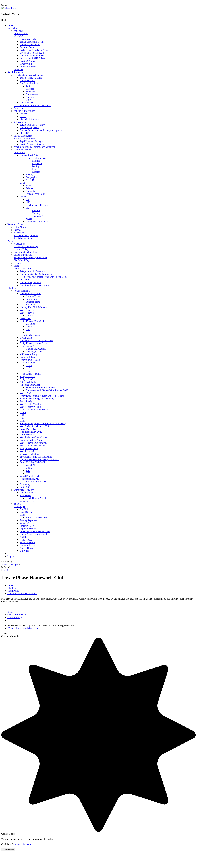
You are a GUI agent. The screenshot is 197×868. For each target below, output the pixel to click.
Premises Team (27, 47)
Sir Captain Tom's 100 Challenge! (36, 456)
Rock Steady (26, 401)
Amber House (26, 548)
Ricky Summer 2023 (30, 360)
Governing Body (28, 39)
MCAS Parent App (23, 254)
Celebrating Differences (37, 205)
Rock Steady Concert (30, 335)
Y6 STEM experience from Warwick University (43, 423)
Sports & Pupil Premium (25, 138)
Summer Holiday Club (31, 440)
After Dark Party (28, 382)
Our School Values (29, 83)
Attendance (19, 243)
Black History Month (36, 498)
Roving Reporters (28, 520)
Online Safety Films (29, 127)
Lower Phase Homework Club (35, 531)
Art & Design (32, 180)
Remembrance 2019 (29, 478)
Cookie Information (16, 614)
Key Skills (37, 163)
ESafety (17, 503)
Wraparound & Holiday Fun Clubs (30, 257)
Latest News (20, 227)
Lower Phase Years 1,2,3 (32, 52)
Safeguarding (20, 122)
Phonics (36, 160)
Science (29, 188)
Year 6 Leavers (27, 310)
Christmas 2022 (27, 362)
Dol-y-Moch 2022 (28, 434)
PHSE (29, 202)
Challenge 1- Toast (35, 351)
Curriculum (19, 152)
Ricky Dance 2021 (29, 448)
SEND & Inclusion (23, 135)
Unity (28, 100)
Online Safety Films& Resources (36, 274)
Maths (29, 185)
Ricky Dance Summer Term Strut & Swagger (42, 396)
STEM (23, 182)
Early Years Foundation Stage (34, 50)
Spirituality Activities (24, 490)
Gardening (25, 484)
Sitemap (11, 612)
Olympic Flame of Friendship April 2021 (39, 459)
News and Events (15, 224)
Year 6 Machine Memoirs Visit (34, 426)
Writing (35, 166)
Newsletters (19, 232)
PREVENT (25, 133)
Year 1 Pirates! (27, 451)
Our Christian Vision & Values (28, 75)
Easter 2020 (25, 487)
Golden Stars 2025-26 (30, 293)
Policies (23, 113)
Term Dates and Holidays (26, 246)
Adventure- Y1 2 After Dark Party (36, 340)
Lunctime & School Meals (26, 252)
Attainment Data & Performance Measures (34, 147)
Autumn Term (33, 296)
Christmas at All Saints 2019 (33, 481)
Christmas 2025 (27, 304)
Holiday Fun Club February (33, 307)
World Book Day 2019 (31, 476)
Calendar (18, 230)
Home (10, 25)
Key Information (15, 72)
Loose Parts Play (28, 429)
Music (29, 218)
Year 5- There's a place (31, 77)
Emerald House (27, 542)
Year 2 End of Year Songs (32, 445)
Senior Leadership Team (31, 41)
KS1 (28, 329)
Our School (13, 28)
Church (29, 315)
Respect (30, 88)
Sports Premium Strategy (32, 144)
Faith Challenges (28, 492)
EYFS (29, 326)
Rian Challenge (27, 346)
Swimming (37, 216)
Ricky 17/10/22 (27, 379)
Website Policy (14, 617)
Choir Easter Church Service (34, 409)
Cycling (36, 213)
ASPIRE (24, 537)
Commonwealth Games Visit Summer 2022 (47, 390)
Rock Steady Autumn (30, 373)
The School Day (22, 260)
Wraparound (26, 64)
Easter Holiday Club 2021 (32, 462)
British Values (26, 102)
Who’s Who (19, 36)
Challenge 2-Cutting (36, 348)
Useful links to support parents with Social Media (44, 277)
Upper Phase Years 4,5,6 (32, 55)
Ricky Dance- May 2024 (32, 321)
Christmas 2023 (27, 324)
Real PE (36, 210)
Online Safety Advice (30, 282)
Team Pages (19, 506)
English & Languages (36, 158)
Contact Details (21, 33)
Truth (28, 86)
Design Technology (35, 194)
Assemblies (25, 495)
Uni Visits (24, 550)
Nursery (17, 263)
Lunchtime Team (28, 66)
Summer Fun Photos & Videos (41, 387)
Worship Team (27, 501)
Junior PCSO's (27, 526)
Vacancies (18, 69)
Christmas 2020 (27, 465)
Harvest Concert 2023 (36, 517)
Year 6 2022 (26, 393)
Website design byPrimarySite (22, 628)
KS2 (28, 332)
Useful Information (23, 268)
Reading (36, 171)
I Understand (8, 850)
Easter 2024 (25, 318)
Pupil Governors (28, 528)
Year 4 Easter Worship (30, 407)
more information (23, 844)
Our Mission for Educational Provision (32, 105)
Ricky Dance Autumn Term (33, 343)
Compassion (32, 94)
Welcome (18, 30)
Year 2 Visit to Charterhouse (33, 437)
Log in (10, 556)
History (29, 174)
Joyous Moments (22, 290)
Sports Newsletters (23, 238)
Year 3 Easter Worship (30, 404)
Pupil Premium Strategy (31, 141)
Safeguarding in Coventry (32, 124)
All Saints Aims (27, 80)
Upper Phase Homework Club (34, 534)
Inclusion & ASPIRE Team (33, 58)
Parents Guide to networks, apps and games (41, 130)
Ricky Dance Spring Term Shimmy (37, 398)
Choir (22, 420)
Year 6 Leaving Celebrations (33, 443)
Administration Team (30, 44)
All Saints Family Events (26, 235)
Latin (34, 169)
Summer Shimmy (28, 357)
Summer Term (33, 301)
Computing (31, 191)
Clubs (16, 265)
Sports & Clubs (27, 61)
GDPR (23, 116)
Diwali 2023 (26, 337)
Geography (31, 177)
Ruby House (26, 539)
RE (27, 199)
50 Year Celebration (29, 454)
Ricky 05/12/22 (27, 376)
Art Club (24, 509)
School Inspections (23, 149)
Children (11, 288)
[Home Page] (8, 8)
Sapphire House (27, 545)
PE (27, 207)
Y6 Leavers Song (28, 354)
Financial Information (30, 119)
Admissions (19, 108)
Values (23, 196)
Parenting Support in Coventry (34, 285)
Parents (10, 241)
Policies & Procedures (24, 111)
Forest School (26, 512)
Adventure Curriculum (37, 221)
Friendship (31, 91)
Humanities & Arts (29, 155)
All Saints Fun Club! (30, 384)
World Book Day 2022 (31, 431)
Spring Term (32, 299)
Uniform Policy (21, 249)
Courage (30, 97)
